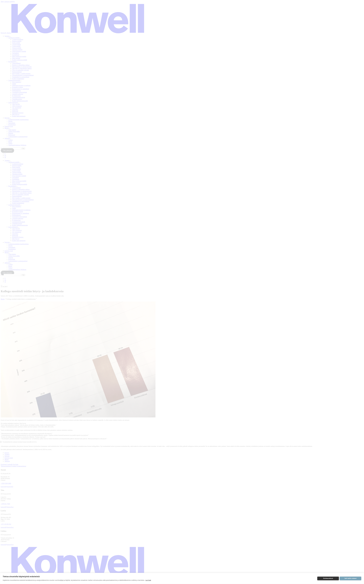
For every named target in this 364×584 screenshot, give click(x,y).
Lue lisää (148, 580)
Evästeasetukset (328, 578)
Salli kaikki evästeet (350, 578)
